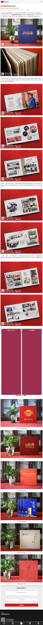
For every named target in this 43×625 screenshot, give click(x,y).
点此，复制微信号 (32, 330)
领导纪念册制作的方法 (5, 14)
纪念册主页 (2, 9)
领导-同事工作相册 (7, 9)
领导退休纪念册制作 (16, 9)
